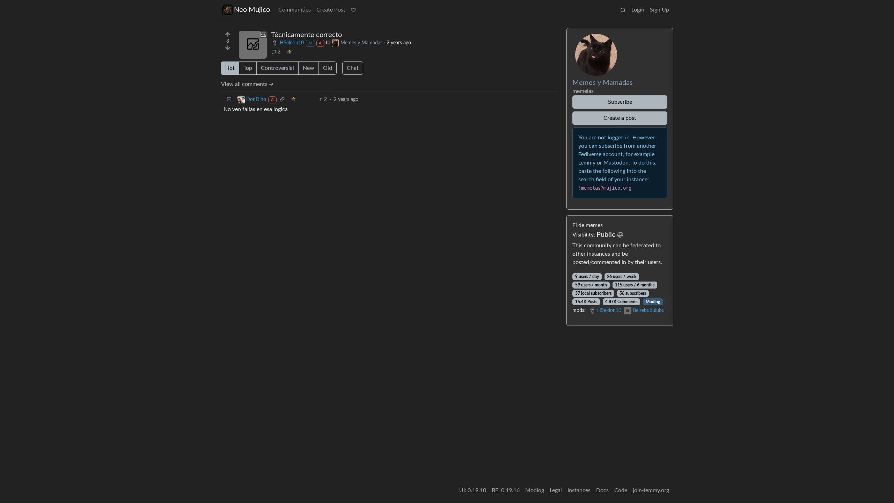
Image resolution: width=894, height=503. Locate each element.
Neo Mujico (252, 9)
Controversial (277, 68)
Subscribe (620, 102)
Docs (602, 490)
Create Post (330, 10)
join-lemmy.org (651, 490)
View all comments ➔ (247, 84)
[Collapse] (229, 99)
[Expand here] (253, 45)
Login (637, 10)
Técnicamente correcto (306, 34)
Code (620, 490)
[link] (289, 52)
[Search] (623, 10)
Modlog (653, 302)
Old (327, 68)
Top (247, 68)
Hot (230, 68)
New (308, 68)
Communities (294, 10)
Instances (579, 490)
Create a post (619, 118)
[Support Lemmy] (353, 10)
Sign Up (659, 10)
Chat (353, 68)
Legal (556, 490)
